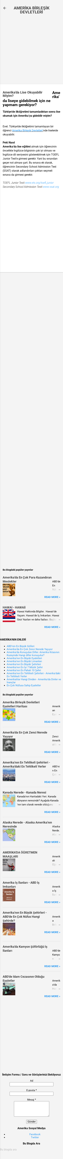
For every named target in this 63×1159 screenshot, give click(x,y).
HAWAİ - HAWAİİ (14, 607)
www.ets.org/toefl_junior (39, 182)
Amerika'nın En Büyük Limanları (24, 661)
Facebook (34, 1134)
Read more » (52, 597)
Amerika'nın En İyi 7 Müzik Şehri (25, 667)
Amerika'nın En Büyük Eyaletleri (24, 658)
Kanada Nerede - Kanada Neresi (24, 792)
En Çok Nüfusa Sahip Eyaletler (24, 685)
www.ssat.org (51, 186)
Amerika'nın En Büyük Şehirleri (24, 664)
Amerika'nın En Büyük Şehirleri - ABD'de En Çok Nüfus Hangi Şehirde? (25, 916)
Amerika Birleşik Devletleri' (27, 130)
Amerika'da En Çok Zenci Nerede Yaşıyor (30, 649)
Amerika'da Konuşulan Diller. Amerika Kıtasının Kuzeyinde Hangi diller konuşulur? (33, 654)
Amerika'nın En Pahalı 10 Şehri (24, 670)
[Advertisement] (31, 49)
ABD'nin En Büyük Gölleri (20, 646)
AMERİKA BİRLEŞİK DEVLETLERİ (31, 10)
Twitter (35, 1137)
